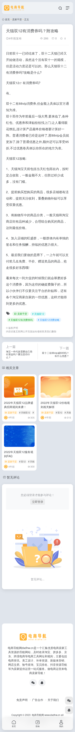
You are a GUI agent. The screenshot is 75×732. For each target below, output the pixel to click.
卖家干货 (17, 19)
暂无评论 (13, 477)
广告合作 (37, 700)
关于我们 (53, 700)
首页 (7, 19)
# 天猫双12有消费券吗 (21, 319)
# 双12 (59, 412)
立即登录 (37, 502)
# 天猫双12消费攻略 (48, 319)
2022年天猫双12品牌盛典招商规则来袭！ (18, 405)
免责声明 (22, 700)
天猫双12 (12, 82)
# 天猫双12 (38, 313)
